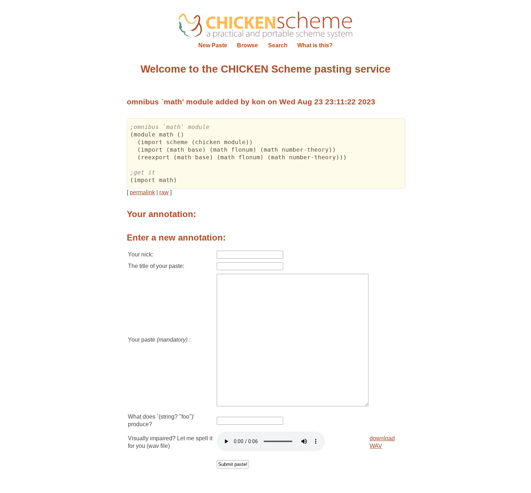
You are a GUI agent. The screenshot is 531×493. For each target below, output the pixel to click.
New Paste (212, 45)
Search (278, 45)
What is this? (315, 45)
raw (164, 192)
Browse (247, 45)
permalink (142, 192)
